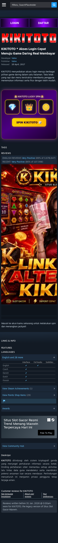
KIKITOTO (6, 460)
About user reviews (29, 495)
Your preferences (48, 495)
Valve (14, 58)
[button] (29, 160)
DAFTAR (43, 23)
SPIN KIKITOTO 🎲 (29, 122)
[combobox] (31, 4)
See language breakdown (7, 495)
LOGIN (14, 23)
